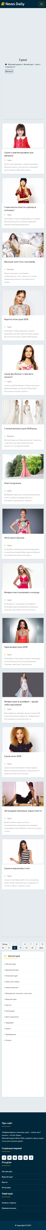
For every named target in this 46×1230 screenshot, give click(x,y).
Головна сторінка (9, 1203)
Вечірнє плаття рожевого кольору (21, 592)
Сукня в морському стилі (17, 868)
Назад (4, 944)
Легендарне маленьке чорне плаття (23, 810)
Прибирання (10, 1034)
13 (20, 948)
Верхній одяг (11, 999)
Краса (8, 1028)
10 (3, 948)
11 (9, 948)
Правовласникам (9, 1208)
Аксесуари (9, 1011)
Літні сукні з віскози (14, 537)
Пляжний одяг (11, 976)
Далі (41, 948)
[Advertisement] (23, 35)
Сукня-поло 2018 (12, 756)
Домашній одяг (12, 970)
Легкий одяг (10, 964)
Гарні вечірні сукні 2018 (15, 647)
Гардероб (9, 1023)
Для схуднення (12, 1017)
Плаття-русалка (12, 483)
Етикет (8, 1040)
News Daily (15, 4)
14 (26, 948)
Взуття (8, 1005)
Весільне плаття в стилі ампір (19, 261)
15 (32, 948)
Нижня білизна (11, 987)
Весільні (9, 71)
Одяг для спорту (12, 982)
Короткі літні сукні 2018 (16, 319)
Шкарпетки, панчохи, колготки (18, 993)
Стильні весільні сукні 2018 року (20, 428)
